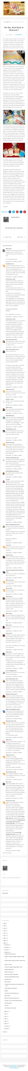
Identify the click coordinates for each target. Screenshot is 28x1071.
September (7, 952)
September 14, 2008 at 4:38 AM (14, 752)
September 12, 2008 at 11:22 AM (14, 337)
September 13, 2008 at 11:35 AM (14, 668)
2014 (5, 928)
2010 (5, 938)
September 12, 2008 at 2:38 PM (14, 469)
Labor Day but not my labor (10, 1007)
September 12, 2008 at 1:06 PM (14, 440)
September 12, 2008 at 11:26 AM (14, 347)
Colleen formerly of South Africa (14, 570)
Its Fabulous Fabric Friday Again (11, 974)
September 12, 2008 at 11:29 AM (14, 387)
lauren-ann (9, 800)
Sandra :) (8, 399)
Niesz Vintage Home (11, 524)
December (7, 944)
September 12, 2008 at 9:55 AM (14, 261)
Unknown (8, 389)
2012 (5, 933)
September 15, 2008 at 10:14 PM (14, 769)
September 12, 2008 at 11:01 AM (14, 316)
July (5, 1013)
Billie (7, 625)
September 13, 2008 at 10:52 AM (14, 649)
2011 (5, 935)
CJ (6, 479)
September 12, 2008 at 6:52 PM (14, 542)
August (6, 1011)
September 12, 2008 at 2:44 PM (14, 477)
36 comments (18, 34)
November (7, 947)
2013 (5, 930)
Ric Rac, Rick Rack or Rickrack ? (11, 988)
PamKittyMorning (11, 471)
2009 (5, 940)
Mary (7, 248)
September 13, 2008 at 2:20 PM (14, 692)
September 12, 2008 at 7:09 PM (14, 578)
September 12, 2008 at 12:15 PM (14, 413)
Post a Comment (7, 853)
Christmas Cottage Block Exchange (12, 976)
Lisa (7, 545)
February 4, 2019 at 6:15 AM (13, 850)
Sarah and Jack (10, 339)
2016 (5, 923)
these (20, 126)
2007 (5, 1031)
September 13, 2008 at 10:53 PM (14, 737)
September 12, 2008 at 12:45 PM (14, 426)
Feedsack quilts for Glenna (10, 954)
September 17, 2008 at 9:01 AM (14, 779)
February (6, 1026)
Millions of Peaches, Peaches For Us (12, 998)
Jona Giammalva (10, 679)
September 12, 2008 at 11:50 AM (14, 405)
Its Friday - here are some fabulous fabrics (13, 1000)
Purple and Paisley (11, 457)
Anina (7, 613)
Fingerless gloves (8, 1003)
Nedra (7, 407)
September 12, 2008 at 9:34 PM (14, 586)
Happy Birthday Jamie (9, 969)
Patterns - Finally (8, 964)
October (6, 949)
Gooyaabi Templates (14, 1067)
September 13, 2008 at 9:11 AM (14, 631)
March (6, 1023)
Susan (7, 633)
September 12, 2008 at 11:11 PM (14, 611)
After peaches (7, 995)
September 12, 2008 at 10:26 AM (14, 276)
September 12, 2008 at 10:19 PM (14, 594)
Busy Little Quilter (11, 349)
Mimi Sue (8, 580)
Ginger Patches (10, 694)
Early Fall (6, 1005)
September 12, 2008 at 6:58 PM (14, 552)
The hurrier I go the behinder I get (12, 993)
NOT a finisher (8, 981)
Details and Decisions (9, 971)
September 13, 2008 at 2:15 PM (14, 676)
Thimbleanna (9, 429)
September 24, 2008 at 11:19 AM (14, 798)
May (5, 1018)
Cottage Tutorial (8, 979)
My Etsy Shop (5, 893)
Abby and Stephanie (11, 709)
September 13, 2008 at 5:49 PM (14, 718)
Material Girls (9, 721)
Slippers (6, 990)
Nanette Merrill (15, 217)
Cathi (7, 652)
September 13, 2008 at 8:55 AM (14, 622)
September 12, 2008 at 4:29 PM (14, 522)
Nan (7, 782)
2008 (5, 943)
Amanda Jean (9, 772)
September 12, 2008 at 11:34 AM (14, 397)
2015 (5, 925)
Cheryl (7, 596)
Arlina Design (13, 1066)
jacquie (8, 555)
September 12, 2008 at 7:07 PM (14, 568)
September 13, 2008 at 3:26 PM (14, 707)
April (6, 1021)
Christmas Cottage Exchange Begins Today (13, 966)
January (6, 1028)
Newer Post (8, 237)
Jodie (9, 107)
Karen (7, 588)
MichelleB (8, 415)
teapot (11, 135)
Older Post (20, 237)
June (6, 1016)
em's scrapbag (10, 670)
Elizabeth (8, 264)
